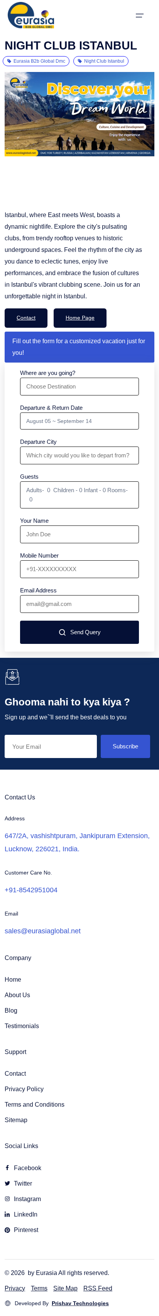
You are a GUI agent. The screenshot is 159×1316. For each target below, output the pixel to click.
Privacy (15, 1288)
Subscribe (125, 746)
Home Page (80, 318)
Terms (39, 1288)
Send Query (85, 632)
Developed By (62, 1303)
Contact (26, 318)
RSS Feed (97, 1288)
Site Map (65, 1288)
